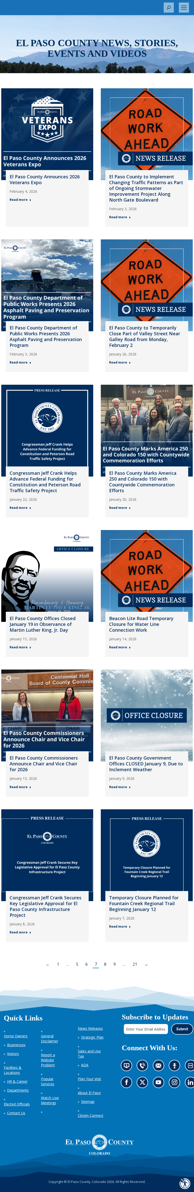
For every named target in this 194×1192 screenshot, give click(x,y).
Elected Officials (17, 1104)
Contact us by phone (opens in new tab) (143, 1067)
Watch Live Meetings (50, 1100)
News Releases (90, 1028)
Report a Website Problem (48, 1059)
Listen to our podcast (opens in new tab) (175, 1067)
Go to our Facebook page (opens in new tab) (127, 1084)
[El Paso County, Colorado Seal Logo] (99, 1144)
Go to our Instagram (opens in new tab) (176, 1084)
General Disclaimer (49, 1038)
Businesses (16, 1044)
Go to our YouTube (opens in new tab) (159, 1084)
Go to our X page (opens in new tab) (143, 1084)
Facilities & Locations (12, 1070)
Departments (18, 1090)
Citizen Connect (90, 1115)
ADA (84, 1065)
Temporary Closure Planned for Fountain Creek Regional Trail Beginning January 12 (144, 903)
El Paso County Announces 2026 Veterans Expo (45, 179)
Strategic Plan (92, 1037)
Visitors (13, 1053)
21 (135, 964)
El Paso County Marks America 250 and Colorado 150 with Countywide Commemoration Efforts (143, 481)
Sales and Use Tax (89, 1054)
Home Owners (16, 1036)
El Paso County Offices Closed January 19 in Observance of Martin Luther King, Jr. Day (43, 624)
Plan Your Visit (89, 1078)
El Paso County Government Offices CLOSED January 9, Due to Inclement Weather (146, 763)
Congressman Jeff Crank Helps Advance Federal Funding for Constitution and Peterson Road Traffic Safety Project (45, 481)
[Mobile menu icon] (184, 8)
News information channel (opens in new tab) (127, 1067)
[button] (169, 8)
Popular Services (47, 1081)
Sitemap (87, 1101)
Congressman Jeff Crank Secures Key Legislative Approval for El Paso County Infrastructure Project (45, 906)
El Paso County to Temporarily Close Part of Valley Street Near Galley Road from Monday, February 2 (144, 336)
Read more (19, 200)
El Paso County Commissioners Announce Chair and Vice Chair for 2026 (44, 763)
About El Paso (89, 1092)
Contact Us (16, 1113)
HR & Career (17, 1081)
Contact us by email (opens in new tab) (159, 1067)
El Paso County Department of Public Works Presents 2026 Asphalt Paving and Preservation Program (46, 336)
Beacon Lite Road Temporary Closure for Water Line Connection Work (141, 624)
